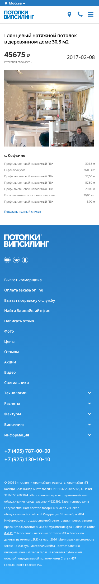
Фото (9, 331)
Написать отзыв (19, 320)
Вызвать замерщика (23, 279)
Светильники (16, 382)
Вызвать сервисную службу (29, 300)
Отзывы (11, 351)
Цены (9, 341)
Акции (10, 361)
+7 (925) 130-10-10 (27, 459)
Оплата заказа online (23, 290)
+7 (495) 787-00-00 (27, 450)
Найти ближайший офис (27, 310)
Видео (10, 372)
